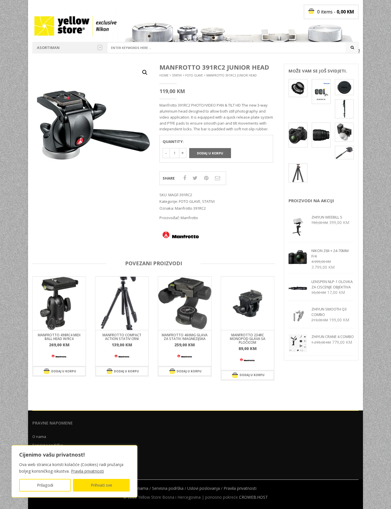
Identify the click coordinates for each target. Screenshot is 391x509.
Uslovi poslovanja (203, 488)
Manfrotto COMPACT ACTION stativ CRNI (121, 337)
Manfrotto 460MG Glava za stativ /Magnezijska (185, 337)
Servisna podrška (167, 488)
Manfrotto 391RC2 (190, 208)
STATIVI (177, 75)
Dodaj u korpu (210, 153)
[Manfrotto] (59, 356)
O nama (39, 436)
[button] (145, 72)
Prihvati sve (101, 485)
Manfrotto (189, 217)
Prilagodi (45, 485)
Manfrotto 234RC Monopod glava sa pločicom (247, 339)
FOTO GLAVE (194, 75)
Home (164, 75)
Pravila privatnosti (87, 471)
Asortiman (48, 47)
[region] (74, 471)
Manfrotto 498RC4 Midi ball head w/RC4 (59, 337)
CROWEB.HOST (253, 497)
